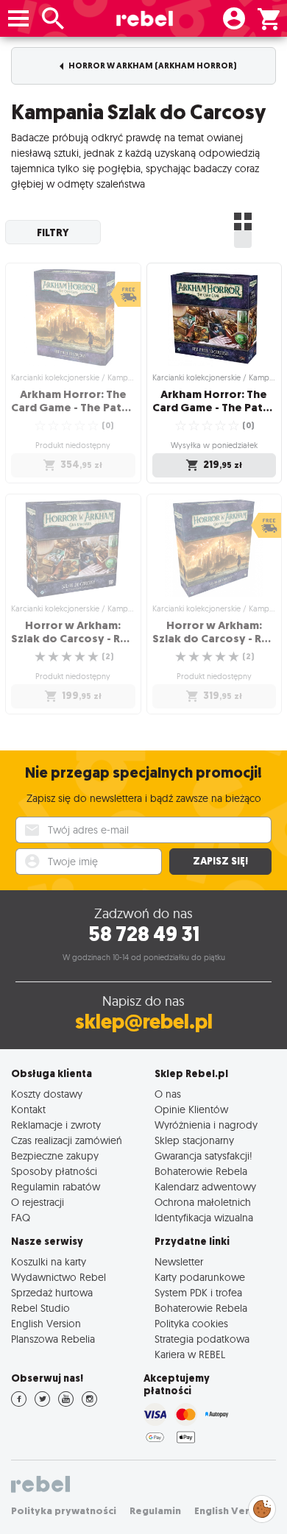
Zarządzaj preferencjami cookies (262, 1506)
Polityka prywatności (63, 1511)
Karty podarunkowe (200, 1277)
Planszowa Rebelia (53, 1338)
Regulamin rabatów (55, 1186)
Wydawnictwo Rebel (58, 1277)
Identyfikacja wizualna (204, 1217)
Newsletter (179, 1261)
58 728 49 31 (143, 934)
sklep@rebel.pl (144, 1021)
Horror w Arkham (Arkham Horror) (151, 65)
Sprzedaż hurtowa (52, 1292)
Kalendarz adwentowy (205, 1186)
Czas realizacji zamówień (66, 1140)
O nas (168, 1093)
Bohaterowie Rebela (201, 1171)
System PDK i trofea (198, 1292)
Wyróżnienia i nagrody (206, 1124)
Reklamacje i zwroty (56, 1124)
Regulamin (155, 1511)
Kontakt (28, 1109)
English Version (46, 1323)
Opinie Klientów (191, 1109)
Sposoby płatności (54, 1171)
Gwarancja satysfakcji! (203, 1155)
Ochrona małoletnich (203, 1202)
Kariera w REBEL (190, 1354)
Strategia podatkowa (202, 1338)
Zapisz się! (220, 861)
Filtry (53, 232)
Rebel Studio (40, 1308)
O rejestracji (37, 1202)
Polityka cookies (191, 1323)
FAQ (20, 1217)
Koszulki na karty (48, 1261)
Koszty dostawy (46, 1093)
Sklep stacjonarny (194, 1140)
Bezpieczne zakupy (55, 1155)
